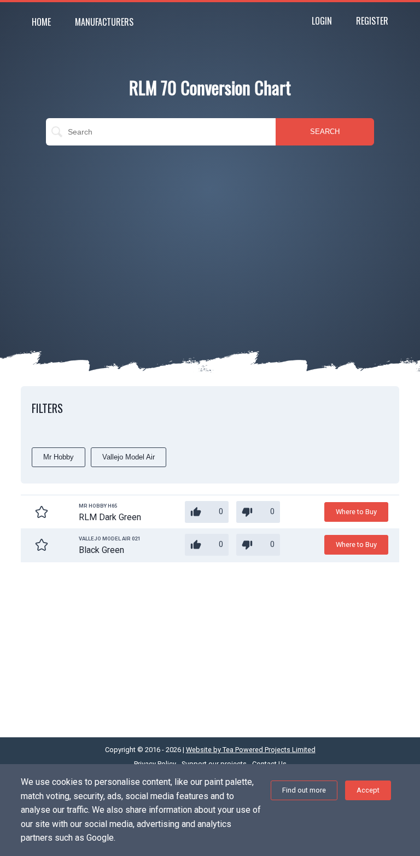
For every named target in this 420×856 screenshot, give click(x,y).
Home (41, 21)
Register (372, 20)
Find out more (304, 790)
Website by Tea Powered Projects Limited (251, 750)
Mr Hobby (58, 457)
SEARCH (325, 131)
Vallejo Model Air (128, 457)
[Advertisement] (210, 233)
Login (322, 20)
